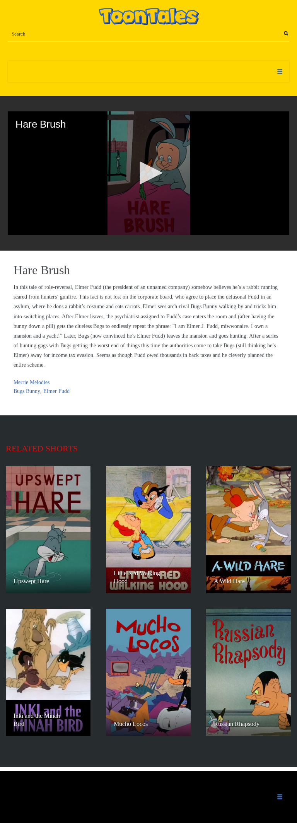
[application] (148, 173)
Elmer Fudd (56, 391)
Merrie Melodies (32, 382)
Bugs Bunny (27, 391)
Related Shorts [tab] (42, 448)
